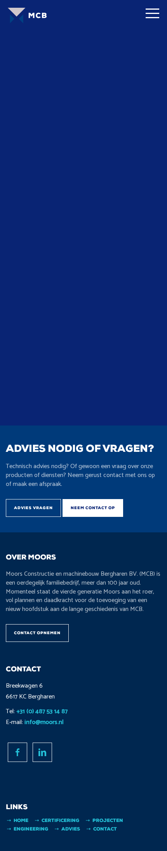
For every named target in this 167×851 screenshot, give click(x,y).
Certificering (60, 820)
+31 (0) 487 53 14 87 (42, 711)
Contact (105, 829)
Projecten (107, 820)
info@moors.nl (44, 722)
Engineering (31, 829)
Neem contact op (93, 507)
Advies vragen (33, 507)
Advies (70, 829)
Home (21, 820)
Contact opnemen (37, 632)
